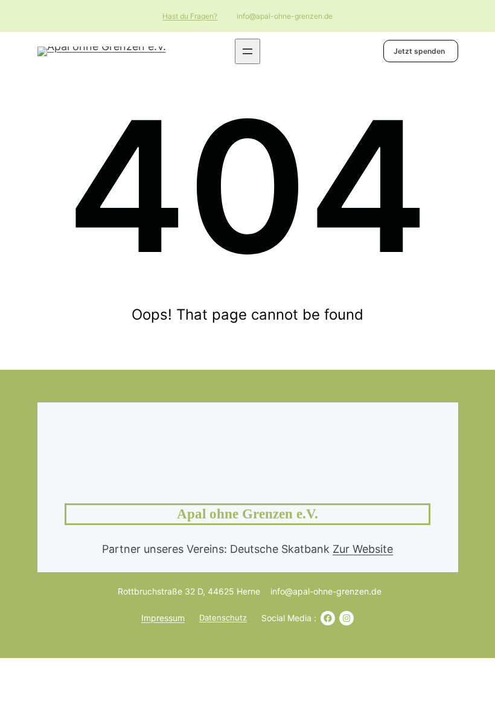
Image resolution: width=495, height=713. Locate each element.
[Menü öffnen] (247, 51)
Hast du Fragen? (189, 16)
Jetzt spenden (419, 51)
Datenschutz (223, 617)
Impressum (163, 618)
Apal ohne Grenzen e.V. (247, 513)
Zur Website (363, 549)
